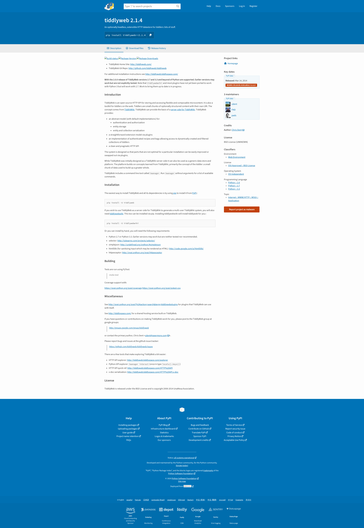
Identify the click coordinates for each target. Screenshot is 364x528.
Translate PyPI (198, 432)
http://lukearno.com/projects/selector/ (136, 240)
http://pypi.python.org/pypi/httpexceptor (142, 252)
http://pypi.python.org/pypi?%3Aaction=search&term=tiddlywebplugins (143, 304)
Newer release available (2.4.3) (241, 85)
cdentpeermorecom (156, 335)
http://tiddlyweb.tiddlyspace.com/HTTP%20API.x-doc (152, 372)
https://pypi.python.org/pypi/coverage (123, 288)
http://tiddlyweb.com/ (141, 64)
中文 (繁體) (212, 500)
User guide (127, 432)
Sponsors (229, 6)
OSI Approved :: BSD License (241, 165)
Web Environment (236, 157)
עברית (230, 500)
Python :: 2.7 (234, 185)
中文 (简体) (200, 500)
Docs (218, 6)
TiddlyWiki (129, 109)
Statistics (164, 432)
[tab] (114, 48)
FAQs (128, 440)
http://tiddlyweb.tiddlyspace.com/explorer (147, 360)
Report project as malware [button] (242, 209)
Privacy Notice (234, 436)
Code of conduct (234, 432)
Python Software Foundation (180, 473)
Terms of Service (234, 425)
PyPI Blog (163, 425)
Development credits (198, 440)
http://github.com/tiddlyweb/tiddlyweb (148, 68)
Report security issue (235, 428)
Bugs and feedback (200, 425)
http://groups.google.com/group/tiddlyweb (129, 327)
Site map (182, 481)
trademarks (208, 470)
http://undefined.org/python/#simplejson (140, 244)
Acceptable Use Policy (234, 440)
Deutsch (190, 500)
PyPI (194, 193)
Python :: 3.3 (234, 189)
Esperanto (239, 500)
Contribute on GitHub (198, 428)
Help (209, 6)
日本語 (146, 500)
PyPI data (229, 76)
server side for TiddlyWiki (183, 109)
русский (222, 500)
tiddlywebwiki (116, 213)
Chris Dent (237, 130)
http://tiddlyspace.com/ (119, 313)
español (129, 500)
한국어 (248, 500)
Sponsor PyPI (199, 436)
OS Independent (236, 174)
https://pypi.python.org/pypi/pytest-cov (161, 288)
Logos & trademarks (164, 436)
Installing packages (127, 425)
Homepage (233, 63)
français (138, 500)
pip (174, 193)
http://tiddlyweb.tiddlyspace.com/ (161, 74)
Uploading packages (127, 428)
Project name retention (127, 436)
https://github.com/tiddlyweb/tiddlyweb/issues (131, 346)
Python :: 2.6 (234, 182)
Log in (242, 6)
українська (171, 500)
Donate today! (182, 465)
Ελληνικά (181, 500)
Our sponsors (164, 440)
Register (253, 6)
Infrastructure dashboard (163, 428)
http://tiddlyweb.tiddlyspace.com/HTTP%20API (150, 368)
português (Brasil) (158, 500)
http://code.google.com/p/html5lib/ (186, 248)
